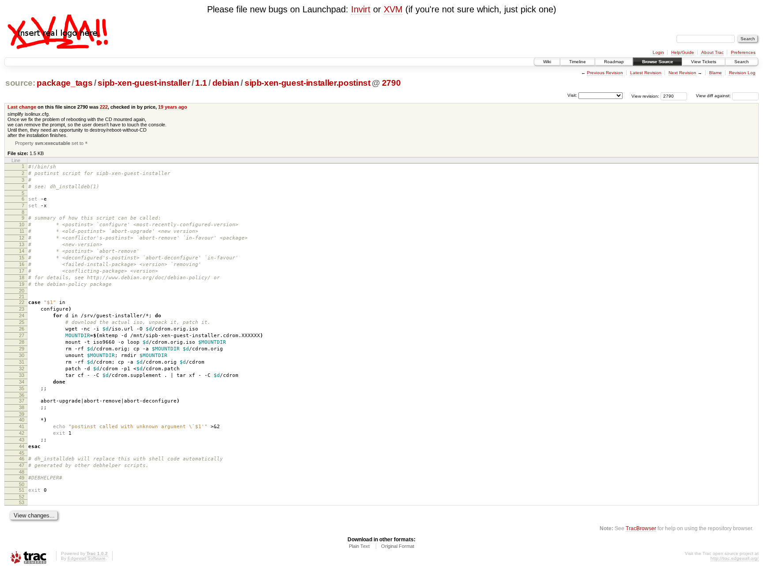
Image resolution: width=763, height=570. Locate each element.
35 (21, 388)
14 (21, 251)
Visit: (572, 95)
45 (21, 453)
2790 (391, 82)
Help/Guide (682, 52)
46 (21, 458)
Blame (715, 72)
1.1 (201, 82)
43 (21, 439)
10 (21, 224)
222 (104, 107)
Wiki (547, 61)
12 (21, 237)
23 (21, 309)
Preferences (743, 52)
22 (21, 302)
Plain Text (359, 546)
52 (21, 496)
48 (21, 472)
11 (21, 231)
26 (21, 328)
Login (658, 52)
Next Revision (682, 72)
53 (21, 502)
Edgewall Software (87, 558)
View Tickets (703, 61)
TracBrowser (641, 528)
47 (21, 465)
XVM (393, 9)
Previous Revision (605, 72)
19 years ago (172, 107)
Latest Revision (645, 72)
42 (21, 433)
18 (21, 277)
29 (21, 348)
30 (21, 355)
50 (21, 484)
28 (21, 342)
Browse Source (657, 61)
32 (21, 368)
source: (20, 82)
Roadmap (614, 61)
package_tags (64, 82)
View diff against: (714, 95)
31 (21, 362)
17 (21, 271)
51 (21, 490)
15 (21, 257)
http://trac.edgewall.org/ (734, 558)
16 (21, 264)
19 (21, 284)
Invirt (360, 9)
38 (21, 407)
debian (225, 82)
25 (21, 322)
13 (21, 244)
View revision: (645, 95)
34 (21, 381)
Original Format (397, 546)
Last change (22, 107)
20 (21, 290)
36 (21, 395)
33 (21, 375)
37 (21, 400)
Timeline (577, 61)
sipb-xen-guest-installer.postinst (307, 82)
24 (21, 315)
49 (21, 477)
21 (21, 296)
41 (21, 426)
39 (21, 414)
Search (741, 61)
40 (21, 419)
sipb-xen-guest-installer (144, 82)
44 (21, 446)
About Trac (712, 52)
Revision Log (742, 72)
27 (21, 335)
